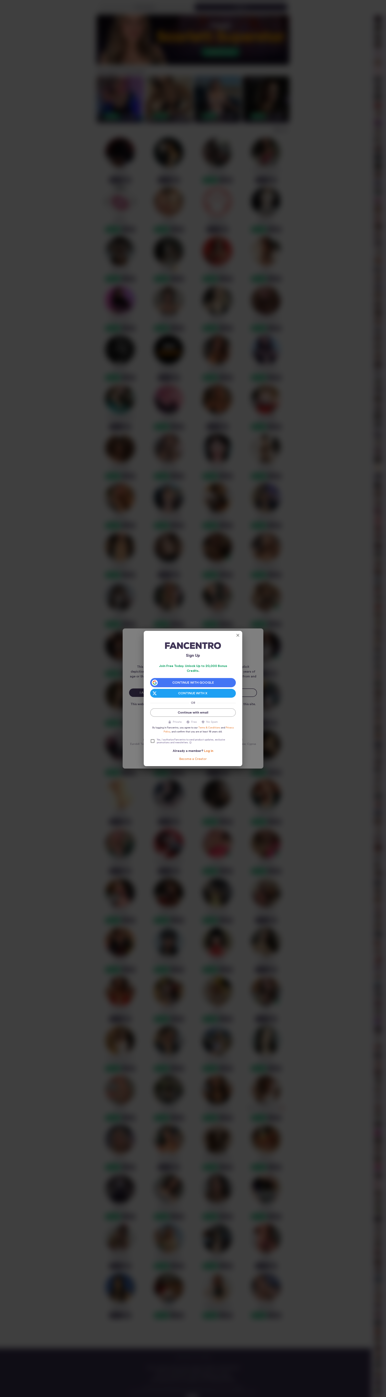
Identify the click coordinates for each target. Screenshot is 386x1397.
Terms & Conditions (209, 727)
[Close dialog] (238, 635)
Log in (208, 750)
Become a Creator (193, 759)
